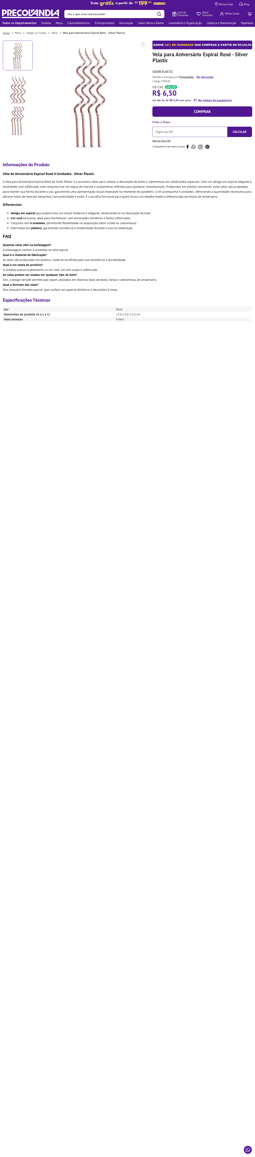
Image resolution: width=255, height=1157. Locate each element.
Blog (246, 4)
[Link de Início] (6, 33)
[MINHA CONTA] (230, 14)
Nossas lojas (226, 4)
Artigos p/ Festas (36, 32)
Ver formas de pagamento (215, 100)
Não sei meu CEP (161, 140)
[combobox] (114, 14)
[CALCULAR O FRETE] (239, 132)
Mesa (18, 32)
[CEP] (190, 128)
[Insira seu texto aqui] (127, 3)
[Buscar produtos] (159, 14)
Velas (54, 32)
